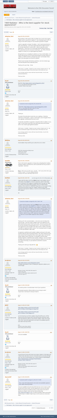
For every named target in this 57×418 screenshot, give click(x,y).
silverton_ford (9, 36)
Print (51, 32)
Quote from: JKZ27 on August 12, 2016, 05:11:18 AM (30, 379)
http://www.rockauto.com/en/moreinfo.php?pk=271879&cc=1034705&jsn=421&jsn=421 (28, 308)
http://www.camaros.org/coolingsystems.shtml (33, 83)
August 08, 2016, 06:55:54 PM (23, 140)
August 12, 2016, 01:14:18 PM (23, 352)
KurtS (6, 81)
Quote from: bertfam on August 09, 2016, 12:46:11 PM (31, 201)
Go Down (6, 32)
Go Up (5, 399)
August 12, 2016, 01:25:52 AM (23, 285)
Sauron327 (8, 377)
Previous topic (43, 28)
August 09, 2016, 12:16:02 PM (23, 160)
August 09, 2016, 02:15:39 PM (23, 260)
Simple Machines (13, 416)
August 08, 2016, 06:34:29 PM (23, 100)
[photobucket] (5, 153)
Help (42, 416)
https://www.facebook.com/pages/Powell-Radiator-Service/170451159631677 (29, 359)
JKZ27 (6, 305)
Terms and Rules (46, 416)
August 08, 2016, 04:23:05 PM (23, 80)
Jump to (33, 408)
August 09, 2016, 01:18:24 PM (23, 198)
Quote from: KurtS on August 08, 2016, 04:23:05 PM (30, 103)
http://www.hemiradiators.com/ (25, 392)
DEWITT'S (28, 181)
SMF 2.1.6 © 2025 (6, 416)
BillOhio (7, 140)
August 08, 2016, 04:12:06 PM (23, 36)
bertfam (7, 178)
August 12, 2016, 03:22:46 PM (23, 376)
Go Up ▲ (52, 416)
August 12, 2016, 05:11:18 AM (23, 305)
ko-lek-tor (8, 260)
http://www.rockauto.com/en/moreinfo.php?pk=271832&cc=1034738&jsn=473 (28, 312)
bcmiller (7, 161)
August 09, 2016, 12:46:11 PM (23, 177)
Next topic (49, 28)
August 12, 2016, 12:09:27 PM (23, 332)
